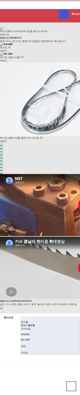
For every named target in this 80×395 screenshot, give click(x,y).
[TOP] (71, 386)
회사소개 (8, 317)
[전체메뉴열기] (64, 14)
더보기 (3, 51)
